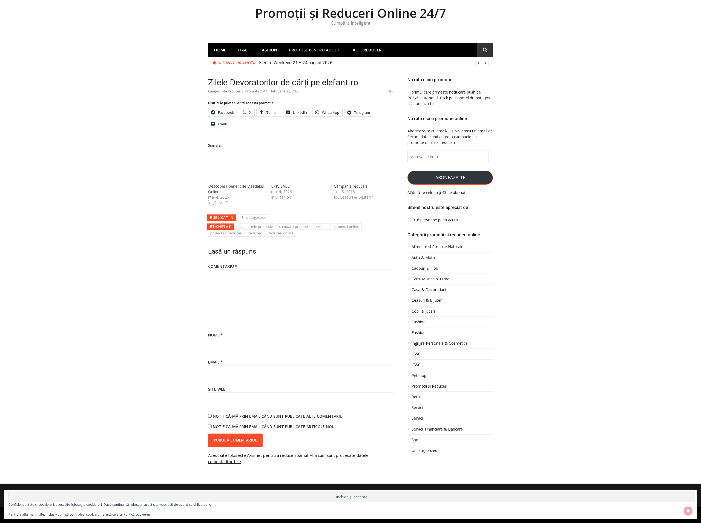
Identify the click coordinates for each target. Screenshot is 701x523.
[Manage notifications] (688, 511)
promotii (321, 226)
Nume (215, 335)
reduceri (255, 233)
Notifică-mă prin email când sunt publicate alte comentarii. (277, 416)
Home (220, 50)
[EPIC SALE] (300, 167)
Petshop (419, 375)
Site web (217, 389)
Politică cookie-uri (137, 514)
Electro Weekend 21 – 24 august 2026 (295, 62)
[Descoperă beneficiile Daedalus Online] (237, 167)
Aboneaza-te (450, 178)
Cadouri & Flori (425, 268)
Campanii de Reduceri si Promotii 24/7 (237, 91)
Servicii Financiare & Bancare (437, 429)
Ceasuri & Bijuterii (427, 300)
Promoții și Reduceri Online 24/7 (350, 13)
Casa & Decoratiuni (429, 289)
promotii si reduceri (226, 233)
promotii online (346, 226)
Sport (416, 439)
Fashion (268, 50)
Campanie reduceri (350, 186)
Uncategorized (254, 217)
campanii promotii (294, 226)
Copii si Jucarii (424, 311)
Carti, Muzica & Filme (430, 279)
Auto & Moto (423, 257)
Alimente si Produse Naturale (437, 246)
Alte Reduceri (368, 50)
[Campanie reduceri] (362, 167)
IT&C (243, 50)
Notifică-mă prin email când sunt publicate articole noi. (273, 426)
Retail (416, 396)
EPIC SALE (280, 186)
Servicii (418, 407)
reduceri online (281, 233)
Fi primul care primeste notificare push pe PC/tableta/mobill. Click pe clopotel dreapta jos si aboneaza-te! (448, 97)
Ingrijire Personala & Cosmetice (440, 343)
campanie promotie (257, 226)
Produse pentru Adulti (315, 50)
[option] (374, 63)
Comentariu (222, 266)
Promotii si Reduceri (429, 386)
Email (215, 362)
